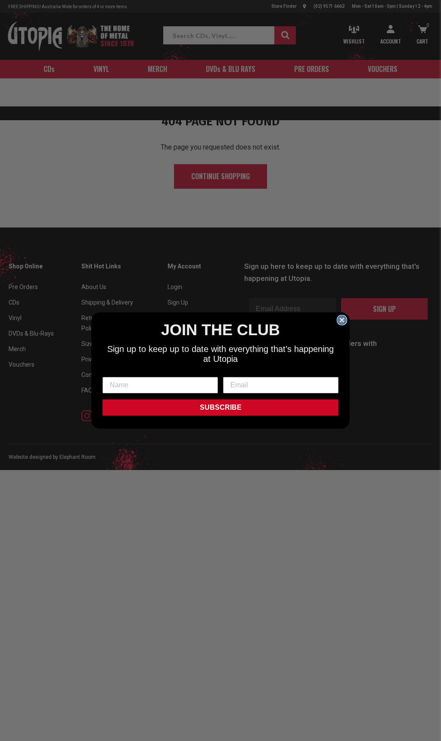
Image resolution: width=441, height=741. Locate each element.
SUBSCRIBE (221, 407)
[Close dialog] (342, 320)
